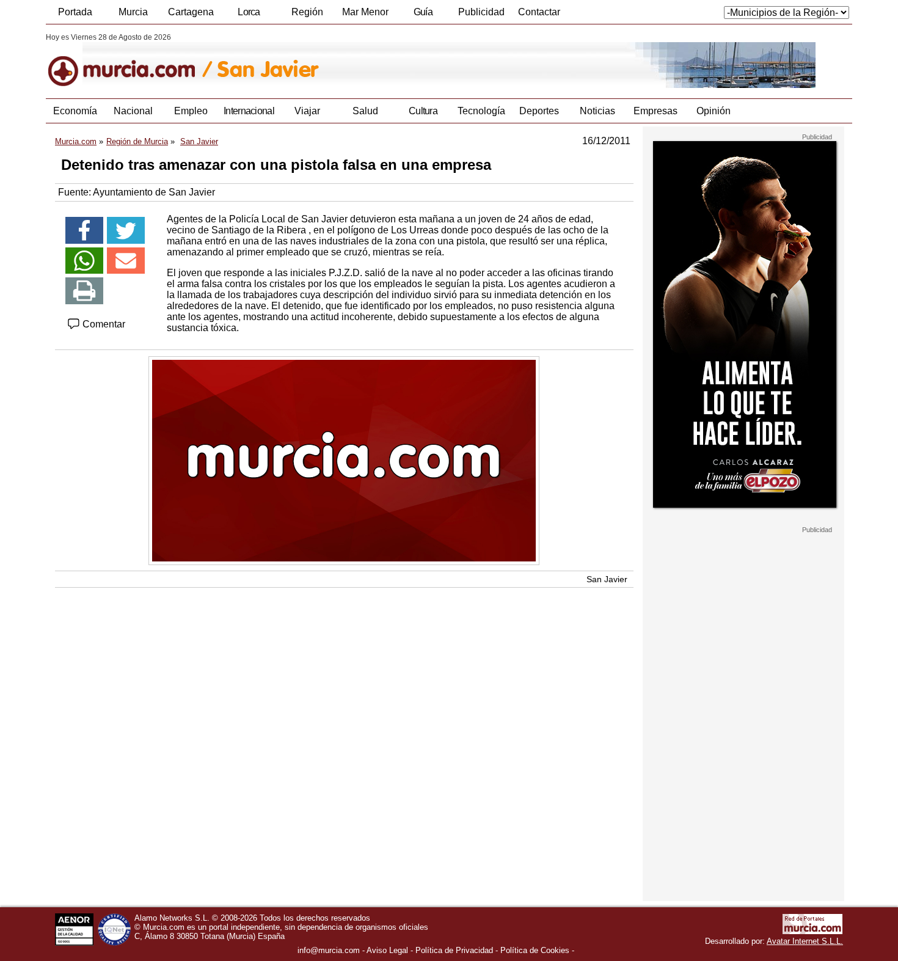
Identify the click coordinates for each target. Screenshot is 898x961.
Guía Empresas (423, 15)
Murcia (133, 12)
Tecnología (481, 111)
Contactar (539, 12)
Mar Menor (365, 12)
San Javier (606, 579)
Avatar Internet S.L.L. (805, 941)
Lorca (249, 12)
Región (307, 12)
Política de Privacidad (454, 950)
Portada (75, 12)
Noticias (597, 111)
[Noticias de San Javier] (344, 60)
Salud (365, 111)
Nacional (133, 111)
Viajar (307, 111)
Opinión (713, 111)
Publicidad (481, 12)
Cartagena (191, 12)
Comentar (102, 324)
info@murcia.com (329, 950)
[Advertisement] (743, 717)
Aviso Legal (387, 950)
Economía (75, 111)
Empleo (191, 111)
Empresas (655, 111)
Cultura (423, 111)
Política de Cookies (534, 950)
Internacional (249, 111)
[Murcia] (130, 60)
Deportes (539, 111)
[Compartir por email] (126, 260)
